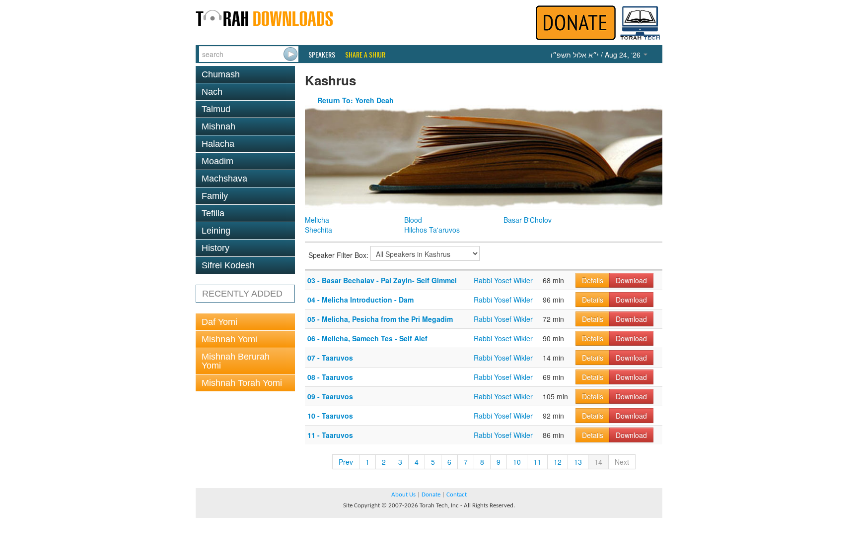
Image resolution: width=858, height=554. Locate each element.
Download (631, 280)
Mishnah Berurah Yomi (236, 361)
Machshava (224, 179)
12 (558, 462)
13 (578, 462)
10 (517, 462)
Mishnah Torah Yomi (242, 383)
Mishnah (218, 126)
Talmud (216, 109)
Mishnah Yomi (229, 339)
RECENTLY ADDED (242, 294)
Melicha (317, 220)
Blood (413, 220)
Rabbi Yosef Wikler (503, 280)
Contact (456, 495)
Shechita (318, 230)
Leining (216, 231)
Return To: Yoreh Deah (355, 100)
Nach (212, 92)
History (215, 248)
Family (215, 196)
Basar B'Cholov (527, 220)
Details (592, 280)
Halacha (218, 144)
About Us (403, 495)
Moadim (217, 161)
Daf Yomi (219, 322)
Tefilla (213, 213)
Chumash (221, 74)
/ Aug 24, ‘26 (597, 55)
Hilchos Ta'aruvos (432, 230)
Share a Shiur (365, 55)
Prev (346, 462)
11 (537, 462)
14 (598, 462)
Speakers (321, 55)
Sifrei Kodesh (228, 265)
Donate (431, 495)
